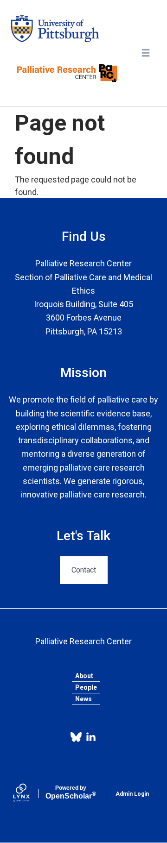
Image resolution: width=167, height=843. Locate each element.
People (86, 687)
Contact (83, 570)
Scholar (70, 792)
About (84, 675)
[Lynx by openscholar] (29, 793)
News (83, 699)
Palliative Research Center (83, 641)
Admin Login (132, 794)
